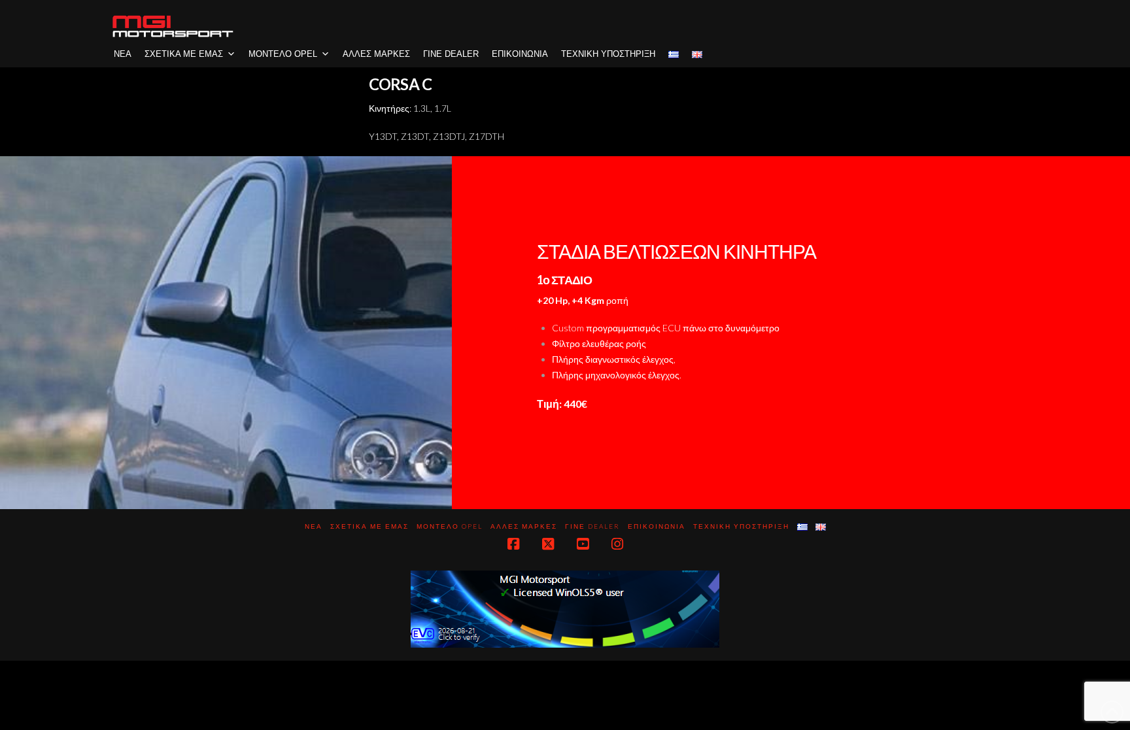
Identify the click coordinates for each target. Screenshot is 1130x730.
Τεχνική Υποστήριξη (608, 54)
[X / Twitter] (548, 544)
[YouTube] (583, 544)
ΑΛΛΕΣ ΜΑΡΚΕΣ (376, 54)
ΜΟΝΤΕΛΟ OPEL (282, 54)
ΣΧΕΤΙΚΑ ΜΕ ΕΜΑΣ (184, 54)
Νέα (122, 54)
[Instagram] (617, 544)
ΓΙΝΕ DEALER (451, 54)
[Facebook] (513, 544)
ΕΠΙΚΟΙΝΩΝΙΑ (520, 54)
